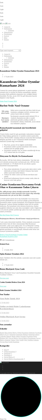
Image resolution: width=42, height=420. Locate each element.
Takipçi (13, 340)
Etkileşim (32, 333)
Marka (14, 336)
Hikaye (2, 334)
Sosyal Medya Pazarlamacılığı (13, 359)
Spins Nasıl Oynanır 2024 (8, 101)
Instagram (12, 334)
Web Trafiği (20, 340)
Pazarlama (29, 336)
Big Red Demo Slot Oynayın (9, 215)
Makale (8, 336)
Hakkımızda (8, 29)
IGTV (7, 334)
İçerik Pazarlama (13, 342)
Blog (5, 38)
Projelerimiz (8, 34)
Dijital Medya (12, 333)
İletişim (6, 40)
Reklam (2, 338)
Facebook (38, 333)
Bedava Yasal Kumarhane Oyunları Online (14, 235)
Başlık (2, 333)
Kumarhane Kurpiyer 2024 (8, 236)
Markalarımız (8, 32)
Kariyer (6, 36)
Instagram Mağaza (22, 334)
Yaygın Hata (4, 342)
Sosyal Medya (13, 338)
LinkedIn (3, 336)
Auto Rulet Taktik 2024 (10, 299)
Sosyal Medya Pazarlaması (27, 338)
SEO (7, 338)
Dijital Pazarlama (22, 333)
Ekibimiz (11, 30)
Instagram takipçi (33, 334)
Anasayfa (7, 27)
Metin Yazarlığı (21, 336)
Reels (35, 336)
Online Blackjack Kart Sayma (12, 317)
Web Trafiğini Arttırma (31, 340)
